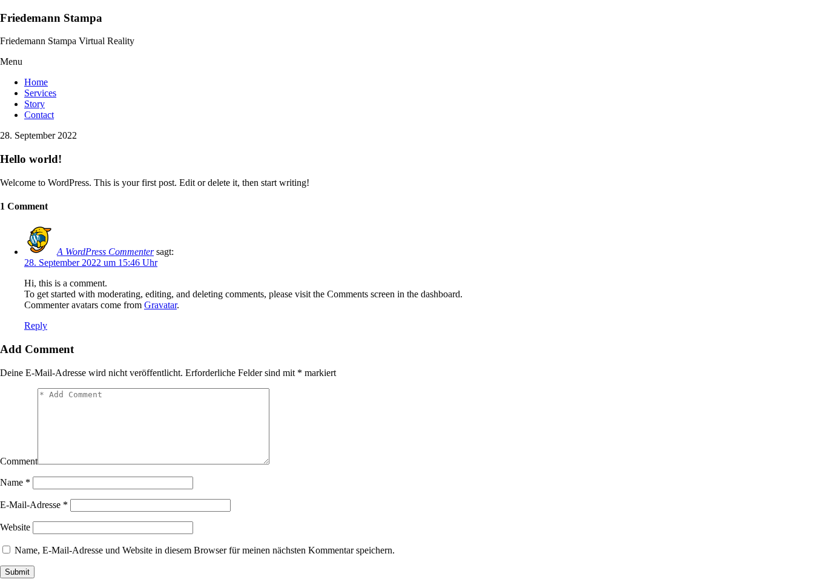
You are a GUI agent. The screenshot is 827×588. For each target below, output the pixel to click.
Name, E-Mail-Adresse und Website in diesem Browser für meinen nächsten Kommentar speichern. (205, 550)
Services (40, 93)
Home (36, 82)
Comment (19, 461)
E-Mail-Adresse (34, 505)
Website (15, 527)
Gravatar (160, 305)
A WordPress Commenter (105, 251)
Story (34, 104)
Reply (35, 325)
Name (15, 482)
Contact (39, 115)
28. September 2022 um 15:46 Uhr (90, 262)
